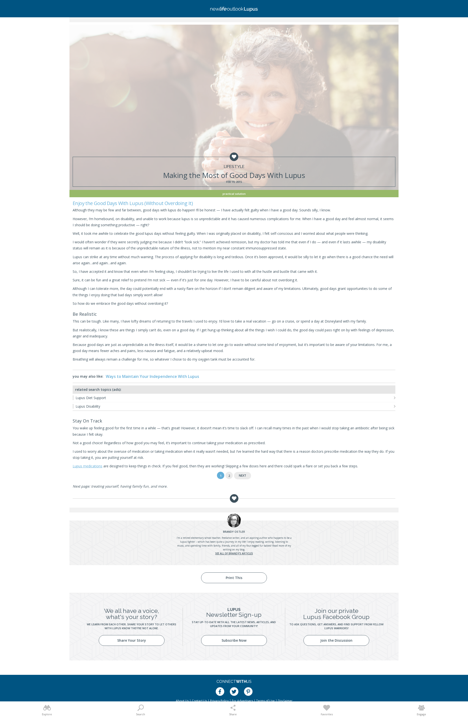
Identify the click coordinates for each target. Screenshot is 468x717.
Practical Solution (234, 194)
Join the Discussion (336, 640)
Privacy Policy (219, 701)
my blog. (240, 549)
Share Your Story (131, 640)
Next (242, 475)
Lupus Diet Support (91, 397)
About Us (182, 701)
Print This (234, 577)
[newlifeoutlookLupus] (234, 9)
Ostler (234, 531)
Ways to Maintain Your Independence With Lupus (152, 376)
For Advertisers (242, 701)
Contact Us (199, 701)
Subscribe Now (234, 640)
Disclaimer (285, 701)
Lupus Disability (88, 406)
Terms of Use (265, 701)
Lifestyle (234, 166)
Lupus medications (87, 466)
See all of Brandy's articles (234, 553)
